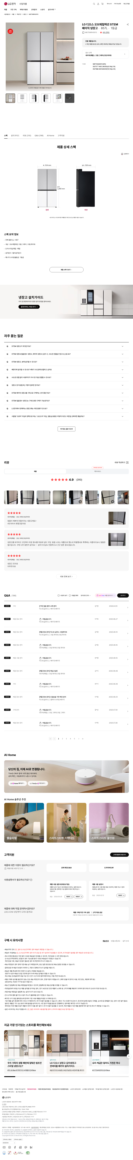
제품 (5, 10)
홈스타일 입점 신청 (21, 1092)
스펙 (5, 135)
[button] (94, 4)
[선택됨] (10, 98)
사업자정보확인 (35, 1127)
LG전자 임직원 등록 (75, 1089)
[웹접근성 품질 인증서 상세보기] (28, 1152)
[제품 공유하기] (127, 24)
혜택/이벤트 (24, 10)
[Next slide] (129, 1056)
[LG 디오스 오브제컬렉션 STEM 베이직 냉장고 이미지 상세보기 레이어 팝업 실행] (40, 58)
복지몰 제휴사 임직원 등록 (102, 1089)
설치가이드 (15, 135)
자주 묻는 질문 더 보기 (66, 429)
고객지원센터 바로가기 (119, 855)
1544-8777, (22, 1114)
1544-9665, (28, 1112)
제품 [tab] (35, 471)
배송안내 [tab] (106, 941)
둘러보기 (20, 783)
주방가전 (19, 14)
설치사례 (51, 10)
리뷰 (27, 135)
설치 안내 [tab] (126, 941)
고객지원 (61, 135)
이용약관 (10, 1089)
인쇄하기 (126, 154)
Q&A (39, 135)
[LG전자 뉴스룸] (20, 1147)
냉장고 (24, 14)
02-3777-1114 (16, 1102)
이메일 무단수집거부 (20, 1089)
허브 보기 (42, 783)
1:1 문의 (4, 1104)
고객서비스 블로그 (18, 1139)
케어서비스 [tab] (97, 471)
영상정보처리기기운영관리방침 (60, 1089)
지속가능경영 (117, 3)
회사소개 (109, 3)
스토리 (42, 10)
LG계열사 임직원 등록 (88, 1089)
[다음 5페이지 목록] (78, 738)
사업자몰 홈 (7, 14)
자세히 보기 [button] (31, 880)
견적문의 (34, 10)
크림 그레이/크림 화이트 (23, 517)
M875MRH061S (91, 32)
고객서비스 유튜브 (7, 1139)
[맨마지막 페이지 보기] (82, 738)
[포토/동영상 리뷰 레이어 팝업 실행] (11, 497)
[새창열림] (4, 1147)
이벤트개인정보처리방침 (44, 1089)
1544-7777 (43, 1112)
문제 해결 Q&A (66, 868)
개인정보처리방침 (31, 1089)
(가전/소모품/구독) (26, 1107)
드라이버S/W (109, 868)
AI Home (50, 135)
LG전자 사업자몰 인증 (116, 1089)
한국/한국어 (5, 1143)
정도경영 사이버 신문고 (8, 1092)
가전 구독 (13, 10)
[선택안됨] (22, 98)
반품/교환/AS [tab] (115, 941)
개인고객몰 (126, 4)
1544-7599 (25, 1109)
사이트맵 (4, 1089)
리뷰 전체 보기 (65, 576)
